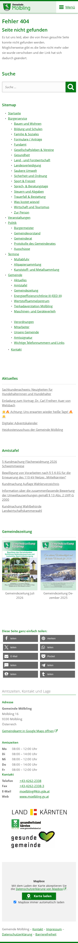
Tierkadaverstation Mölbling (33, 306)
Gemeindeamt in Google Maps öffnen (30, 731)
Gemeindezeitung (26, 290)
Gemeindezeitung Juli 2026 (19, 595)
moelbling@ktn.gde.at (35, 791)
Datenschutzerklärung (17, 934)
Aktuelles (20, 280)
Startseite (14, 113)
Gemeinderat (23, 238)
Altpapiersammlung (27, 264)
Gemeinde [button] (15, 275)
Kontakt (16, 349)
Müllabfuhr (21, 259)
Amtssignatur (23, 337)
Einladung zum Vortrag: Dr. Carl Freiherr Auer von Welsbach (36, 403)
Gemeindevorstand (27, 233)
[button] (20, 638)
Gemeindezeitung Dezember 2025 (58, 595)
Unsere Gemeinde (26, 332)
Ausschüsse (22, 249)
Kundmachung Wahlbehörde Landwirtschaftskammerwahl (22, 508)
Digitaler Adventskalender (20, 423)
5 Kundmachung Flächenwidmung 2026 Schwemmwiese (29, 464)
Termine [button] (13, 254)
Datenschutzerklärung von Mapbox (41, 889)
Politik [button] (12, 223)
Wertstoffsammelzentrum (31, 301)
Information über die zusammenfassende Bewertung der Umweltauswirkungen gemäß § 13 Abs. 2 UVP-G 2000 (38, 495)
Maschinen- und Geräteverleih (35, 311)
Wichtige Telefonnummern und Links (39, 343)
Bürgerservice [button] (17, 118)
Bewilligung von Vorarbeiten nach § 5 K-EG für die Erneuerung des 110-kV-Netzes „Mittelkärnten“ (36, 475)
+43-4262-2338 (30, 781)
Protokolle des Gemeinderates (35, 243)
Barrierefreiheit (45, 934)
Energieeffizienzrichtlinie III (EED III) (38, 296)
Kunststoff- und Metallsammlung (36, 269)
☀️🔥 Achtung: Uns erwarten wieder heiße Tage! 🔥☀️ (37, 414)
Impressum (54, 929)
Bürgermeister (24, 228)
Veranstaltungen (19, 217)
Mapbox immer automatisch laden (40, 902)
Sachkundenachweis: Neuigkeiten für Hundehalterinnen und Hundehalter (27, 391)
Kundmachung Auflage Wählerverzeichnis (30, 484)
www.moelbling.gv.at (34, 796)
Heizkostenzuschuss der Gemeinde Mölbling (32, 430)
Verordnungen (24, 322)
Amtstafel (20, 285)
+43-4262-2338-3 (32, 786)
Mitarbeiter (21, 327)
